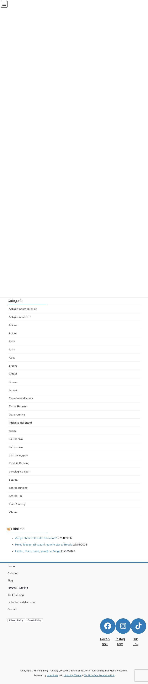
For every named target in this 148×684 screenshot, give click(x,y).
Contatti (12, 609)
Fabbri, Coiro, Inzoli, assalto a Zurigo (37, 551)
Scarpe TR (15, 495)
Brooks (13, 365)
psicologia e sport (19, 471)
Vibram (13, 512)
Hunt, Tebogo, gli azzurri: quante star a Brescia (43, 544)
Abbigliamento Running (23, 308)
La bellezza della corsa (21, 602)
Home (11, 566)
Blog (10, 580)
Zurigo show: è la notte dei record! (36, 538)
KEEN (12, 430)
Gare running (17, 414)
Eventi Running (18, 406)
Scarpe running (18, 487)
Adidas (13, 325)
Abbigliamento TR (20, 317)
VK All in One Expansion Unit (99, 675)
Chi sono (13, 573)
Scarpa (13, 479)
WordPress (52, 675)
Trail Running (17, 504)
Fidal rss (17, 529)
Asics (12, 341)
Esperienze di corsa (21, 398)
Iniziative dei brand (20, 422)
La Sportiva (16, 438)
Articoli (13, 333)
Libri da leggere (18, 455)
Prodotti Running (19, 463)
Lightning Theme (73, 675)
